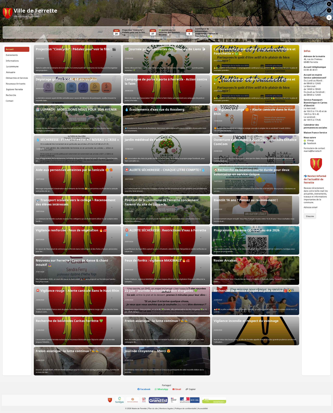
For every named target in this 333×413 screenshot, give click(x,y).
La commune (12, 66)
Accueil (10, 49)
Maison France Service (315, 132)
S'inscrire (310, 216)
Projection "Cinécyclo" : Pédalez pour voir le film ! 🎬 (133, 32)
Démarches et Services (17, 78)
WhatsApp (162, 389)
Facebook (311, 143)
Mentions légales (166, 408)
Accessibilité (203, 408)
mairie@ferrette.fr (313, 151)
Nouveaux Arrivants (15, 83)
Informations (12, 60)
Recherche (11, 95)
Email (178, 389)
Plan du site (153, 408)
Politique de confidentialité (185, 408)
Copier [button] (192, 389)
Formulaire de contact (314, 148)
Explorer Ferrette (14, 89)
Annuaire (10, 72)
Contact (9, 100)
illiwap (310, 140)
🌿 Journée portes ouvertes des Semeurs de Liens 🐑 (169, 32)
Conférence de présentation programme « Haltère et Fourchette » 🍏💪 (206, 32)
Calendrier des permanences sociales (315, 126)
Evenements (12, 55)
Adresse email (311, 207)
